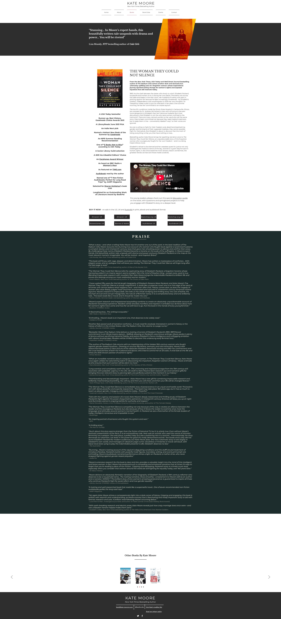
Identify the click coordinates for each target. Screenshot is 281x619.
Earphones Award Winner (111, 159)
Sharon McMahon (112, 186)
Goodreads (115, 135)
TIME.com (117, 170)
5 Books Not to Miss (113, 145)
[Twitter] (138, 616)
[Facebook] (142, 616)
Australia (128, 210)
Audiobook (101, 174)
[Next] (269, 577)
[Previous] (12, 577)
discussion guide (180, 198)
